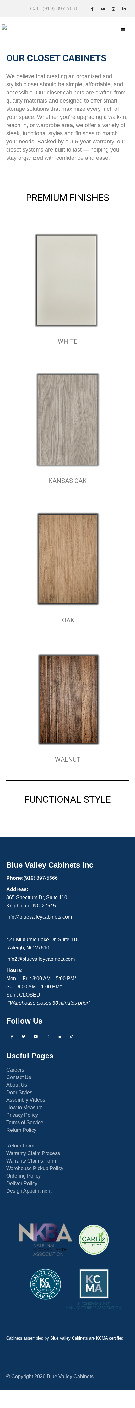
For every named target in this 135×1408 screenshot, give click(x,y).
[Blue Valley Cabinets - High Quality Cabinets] (20, 29)
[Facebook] (92, 8)
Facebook (11, 1036)
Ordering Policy (23, 1176)
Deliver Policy (21, 1183)
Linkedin (59, 1036)
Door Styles (19, 1092)
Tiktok (71, 1036)
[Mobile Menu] (123, 29)
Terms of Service (24, 1122)
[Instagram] (113, 8)
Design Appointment (28, 1191)
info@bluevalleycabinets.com (39, 917)
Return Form (20, 1145)
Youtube (35, 1036)
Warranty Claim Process (33, 1153)
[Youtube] (102, 8)
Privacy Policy (22, 1115)
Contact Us (18, 1077)
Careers (15, 1069)
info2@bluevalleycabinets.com (40, 959)
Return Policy (21, 1130)
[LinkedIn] (124, 8)
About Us (16, 1085)
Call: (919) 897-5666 (54, 8)
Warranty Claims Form (31, 1160)
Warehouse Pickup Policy (34, 1168)
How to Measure (24, 1107)
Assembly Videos (25, 1100)
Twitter (23, 1036)
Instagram (47, 1036)
